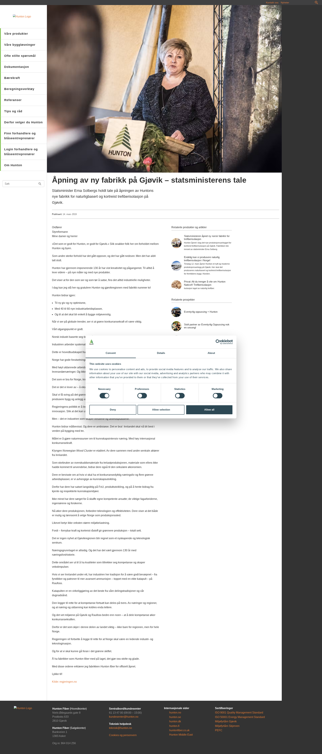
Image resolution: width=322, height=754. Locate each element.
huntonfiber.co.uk (179, 730)
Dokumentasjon (16, 67)
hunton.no (175, 712)
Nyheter (285, 2)
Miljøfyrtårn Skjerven (227, 726)
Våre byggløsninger (19, 44)
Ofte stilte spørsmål (20, 55)
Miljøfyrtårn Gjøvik (226, 721)
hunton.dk (175, 721)
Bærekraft (12, 78)
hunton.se (175, 717)
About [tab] (211, 353)
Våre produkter (16, 33)
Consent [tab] (111, 353)
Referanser (13, 100)
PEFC (218, 730)
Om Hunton (13, 165)
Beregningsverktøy (19, 89)
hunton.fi (174, 726)
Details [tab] (161, 353)
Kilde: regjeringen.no (64, 681)
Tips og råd (13, 111)
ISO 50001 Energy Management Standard (240, 717)
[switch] (142, 395)
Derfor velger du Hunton (23, 122)
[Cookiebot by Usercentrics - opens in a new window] (218, 341)
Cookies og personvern (123, 735)
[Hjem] (23, 16)
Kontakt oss (272, 2)
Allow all (209, 409)
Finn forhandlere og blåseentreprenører (20, 136)
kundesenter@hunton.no (123, 716)
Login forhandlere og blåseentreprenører (21, 152)
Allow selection (161, 409)
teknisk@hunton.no (120, 728)
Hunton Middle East (181, 734)
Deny (113, 409)
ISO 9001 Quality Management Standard (239, 712)
